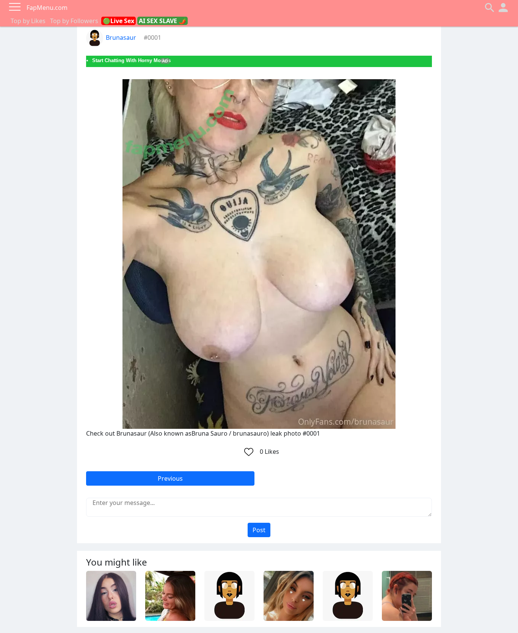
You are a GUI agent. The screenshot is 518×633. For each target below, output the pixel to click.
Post (259, 530)
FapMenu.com (47, 7)
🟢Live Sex (118, 21)
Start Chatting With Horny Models (131, 60)
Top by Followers (74, 21)
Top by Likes (28, 21)
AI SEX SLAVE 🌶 (162, 21)
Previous (170, 478)
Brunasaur (121, 37)
